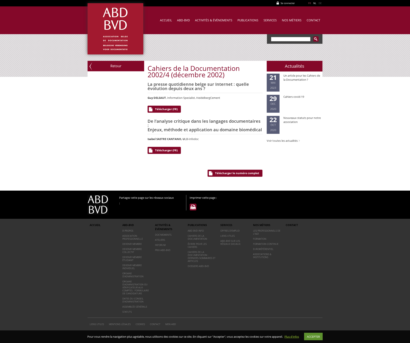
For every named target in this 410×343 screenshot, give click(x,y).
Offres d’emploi (230, 230)
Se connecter (288, 3)
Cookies (140, 324)
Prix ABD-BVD (162, 250)
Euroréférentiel (263, 249)
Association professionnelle (132, 237)
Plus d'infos (291, 337)
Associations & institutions (262, 256)
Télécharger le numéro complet (237, 173)
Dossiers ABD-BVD (198, 266)
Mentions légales (120, 324)
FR (309, 3)
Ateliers (160, 239)
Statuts (127, 311)
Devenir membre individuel (132, 267)
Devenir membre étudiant (132, 258)
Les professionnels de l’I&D (266, 232)
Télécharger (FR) (166, 109)
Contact (313, 20)
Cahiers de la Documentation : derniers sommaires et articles (201, 256)
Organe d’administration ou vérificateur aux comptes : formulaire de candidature (135, 287)
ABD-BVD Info (196, 230)
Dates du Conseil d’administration (133, 300)
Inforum (160, 245)
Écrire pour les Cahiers (197, 245)
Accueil (166, 20)
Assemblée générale (134, 306)
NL (314, 3)
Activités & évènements (213, 20)
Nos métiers (292, 20)
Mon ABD (170, 324)
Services (270, 20)
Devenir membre (132, 243)
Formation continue (265, 243)
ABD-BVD (183, 20)
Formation (259, 238)
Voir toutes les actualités (282, 141)
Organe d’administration (133, 275)
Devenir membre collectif (132, 250)
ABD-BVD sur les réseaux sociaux (230, 242)
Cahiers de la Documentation (197, 237)
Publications (247, 20)
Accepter (313, 337)
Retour (116, 66)
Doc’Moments (163, 234)
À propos (127, 230)
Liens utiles (227, 235)
